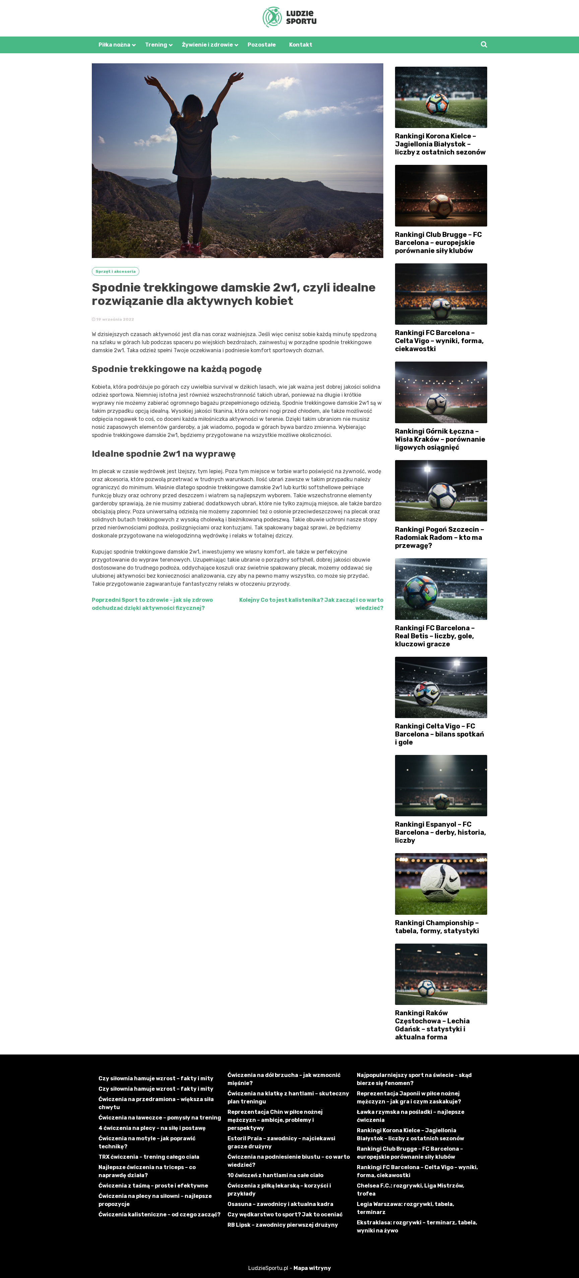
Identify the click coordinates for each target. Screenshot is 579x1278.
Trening (156, 45)
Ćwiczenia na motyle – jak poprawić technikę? (147, 1142)
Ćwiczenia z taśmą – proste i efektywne (153, 1186)
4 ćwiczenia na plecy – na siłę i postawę (152, 1128)
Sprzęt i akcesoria (115, 271)
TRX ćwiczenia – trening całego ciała (149, 1157)
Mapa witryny (312, 1268)
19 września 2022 (114, 319)
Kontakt (300, 45)
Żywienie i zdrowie (207, 45)
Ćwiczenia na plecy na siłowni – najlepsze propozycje (155, 1200)
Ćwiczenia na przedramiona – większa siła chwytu (156, 1103)
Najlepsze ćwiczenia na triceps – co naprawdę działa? (147, 1171)
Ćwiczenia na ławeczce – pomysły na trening (160, 1117)
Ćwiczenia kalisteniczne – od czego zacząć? (159, 1214)
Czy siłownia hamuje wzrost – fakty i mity (156, 1078)
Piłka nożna (114, 45)
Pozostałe (262, 45)
